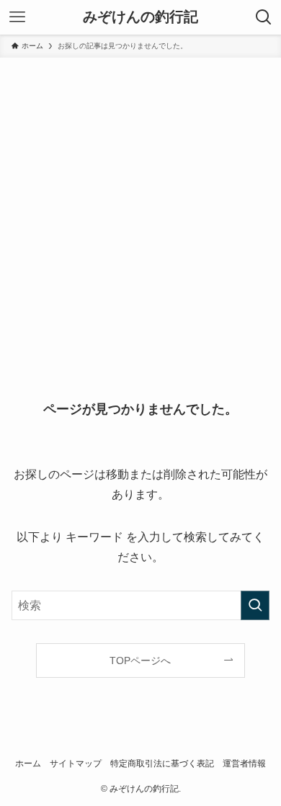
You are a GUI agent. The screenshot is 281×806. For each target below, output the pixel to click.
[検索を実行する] (255, 605)
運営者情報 (244, 763)
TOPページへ (140, 660)
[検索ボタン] (263, 17)
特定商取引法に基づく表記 (162, 763)
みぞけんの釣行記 (140, 17)
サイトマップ (76, 763)
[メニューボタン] (17, 17)
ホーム (28, 763)
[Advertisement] (140, 205)
